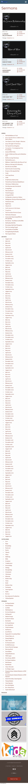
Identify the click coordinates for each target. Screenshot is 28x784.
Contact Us (13, 766)
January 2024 (8, 307)
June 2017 (7, 479)
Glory (6, 554)
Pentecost (7, 548)
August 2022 (8, 344)
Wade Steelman (9, 627)
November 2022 (9, 337)
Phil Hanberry (9, 610)
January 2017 (8, 490)
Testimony (8, 587)
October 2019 (8, 418)
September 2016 (9, 499)
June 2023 (7, 322)
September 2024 (9, 289)
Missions (7, 576)
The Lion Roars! (9, 190)
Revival (7, 594)
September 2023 (9, 315)
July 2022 (7, 346)
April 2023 (8, 326)
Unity (6, 581)
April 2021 (8, 379)
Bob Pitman (8, 662)
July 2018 (7, 451)
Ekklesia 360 (14, 773)
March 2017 (8, 486)
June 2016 (7, 506)
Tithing (7, 568)
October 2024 (8, 287)
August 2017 (8, 475)
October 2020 (9, 392)
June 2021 (7, 374)
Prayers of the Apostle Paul (12, 171)
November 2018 (9, 442)
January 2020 (8, 412)
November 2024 (9, 285)
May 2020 (7, 403)
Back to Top (14, 779)
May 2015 (7, 534)
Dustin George (9, 616)
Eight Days (8, 204)
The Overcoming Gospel (11, 227)
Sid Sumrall (8, 614)
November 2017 (9, 468)
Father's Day (8, 578)
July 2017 (7, 477)
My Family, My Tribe (10, 223)
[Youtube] (13, 769)
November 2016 (9, 495)
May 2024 (7, 298)
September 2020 (9, 394)
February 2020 (9, 409)
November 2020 (9, 390)
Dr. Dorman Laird (9, 643)
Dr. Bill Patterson (9, 645)
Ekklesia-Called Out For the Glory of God (15, 162)
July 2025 (7, 267)
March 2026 (8, 250)
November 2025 (9, 258)
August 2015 (8, 527)
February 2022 (9, 357)
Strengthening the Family (12, 231)
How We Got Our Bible (11, 166)
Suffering (7, 557)
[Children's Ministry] (13, 750)
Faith (6, 583)
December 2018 (9, 440)
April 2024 (8, 300)
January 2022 (8, 359)
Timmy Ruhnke (9, 681)
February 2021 (9, 383)
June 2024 (7, 296)
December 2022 (9, 335)
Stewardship (8, 565)
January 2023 (8, 333)
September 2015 (9, 525)
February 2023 (9, 331)
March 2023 (8, 328)
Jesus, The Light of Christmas (13, 144)
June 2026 (7, 243)
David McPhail (9, 605)
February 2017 (9, 488)
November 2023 (9, 311)
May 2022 (7, 350)
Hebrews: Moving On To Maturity (14, 164)
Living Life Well (9, 195)
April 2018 (8, 457)
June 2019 (7, 427)
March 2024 (8, 302)
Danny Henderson (10, 654)
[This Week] (13, 718)
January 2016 (8, 516)
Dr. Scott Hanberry (10, 612)
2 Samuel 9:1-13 (10, 38)
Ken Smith (8, 621)
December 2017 (9, 466)
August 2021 (8, 370)
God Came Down (9, 175)
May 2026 (7, 245)
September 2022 (9, 342)
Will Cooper (8, 656)
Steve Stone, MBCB (10, 658)
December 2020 (9, 387)
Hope (6, 543)
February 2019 (9, 436)
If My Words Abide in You (11, 180)
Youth (6, 592)
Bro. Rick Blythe (9, 685)
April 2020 (8, 405)
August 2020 (8, 396)
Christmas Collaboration (11, 184)
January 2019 (8, 438)
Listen (20, 32)
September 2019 (9, 420)
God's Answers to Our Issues (12, 208)
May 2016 (7, 508)
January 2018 (8, 464)
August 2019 (8, 422)
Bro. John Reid (9, 625)
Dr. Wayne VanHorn (10, 660)
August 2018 (8, 449)
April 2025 (8, 274)
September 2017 (9, 473)
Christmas (8, 574)
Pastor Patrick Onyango (11, 647)
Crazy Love (8, 210)
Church (7, 552)
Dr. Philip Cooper (9, 669)
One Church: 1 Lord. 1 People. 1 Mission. (15, 141)
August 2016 (8, 501)
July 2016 (7, 503)
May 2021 (7, 377)
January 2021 (8, 385)
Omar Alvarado (9, 667)
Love (6, 541)
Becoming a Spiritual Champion (13, 225)
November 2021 (9, 363)
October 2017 (8, 471)
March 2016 (8, 512)
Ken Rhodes (8, 664)
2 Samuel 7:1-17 (10, 99)
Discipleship (8, 570)
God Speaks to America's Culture (13, 197)
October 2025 (8, 261)
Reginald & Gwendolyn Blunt (12, 634)
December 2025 (9, 256)
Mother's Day (8, 585)
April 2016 (8, 510)
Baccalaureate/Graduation (12, 596)
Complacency (8, 563)
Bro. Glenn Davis (9, 687)
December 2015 (9, 519)
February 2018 (9, 462)
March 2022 (8, 355)
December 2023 (9, 309)
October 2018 (8, 444)
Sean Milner (8, 651)
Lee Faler (7, 608)
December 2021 (9, 361)
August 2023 (8, 317)
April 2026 (8, 248)
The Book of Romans (10, 215)
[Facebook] (15, 769)
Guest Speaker (9, 589)
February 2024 (9, 304)
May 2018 (7, 455)
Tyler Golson (8, 640)
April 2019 (8, 431)
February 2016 (9, 514)
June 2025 (7, 269)
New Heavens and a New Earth (13, 186)
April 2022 (8, 352)
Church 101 (8, 206)
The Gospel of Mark (10, 234)
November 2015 (9, 521)
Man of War (7, 62)
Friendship (8, 546)
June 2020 (8, 401)
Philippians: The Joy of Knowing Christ (15, 199)
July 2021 (7, 372)
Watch (20, 35)
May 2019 (7, 429)
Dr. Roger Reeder (9, 603)
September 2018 (9, 447)
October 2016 (8, 497)
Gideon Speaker (9, 598)
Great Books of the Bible (11, 229)
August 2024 (8, 291)
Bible (6, 559)
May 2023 (7, 324)
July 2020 (7, 398)
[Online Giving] (13, 703)
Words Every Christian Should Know (14, 182)
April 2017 (8, 484)
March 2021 (8, 381)
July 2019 (7, 425)
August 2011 (8, 536)
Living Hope (8, 188)
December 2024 (9, 283)
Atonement (8, 572)
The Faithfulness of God (11, 135)
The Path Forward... (10, 160)
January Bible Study (10, 152)
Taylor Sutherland (10, 690)
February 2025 (9, 278)
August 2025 (8, 265)
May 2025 (7, 272)
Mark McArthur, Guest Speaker (13, 679)
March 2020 (8, 407)
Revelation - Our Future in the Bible (14, 221)
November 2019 (9, 416)
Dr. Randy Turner (9, 623)
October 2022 (8, 339)
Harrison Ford (9, 649)
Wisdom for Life (9, 201)
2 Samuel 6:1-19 (10, 127)
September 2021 (9, 368)
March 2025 (8, 276)
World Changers (9, 193)
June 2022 (7, 348)
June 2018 (7, 453)
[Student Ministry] (13, 734)
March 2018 (8, 460)
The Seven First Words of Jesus (13, 212)
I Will (6, 177)
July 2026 (7, 241)
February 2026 (9, 252)
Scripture (7, 561)
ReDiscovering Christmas (12, 158)
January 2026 (8, 254)
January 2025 (8, 280)
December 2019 (9, 414)
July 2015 (7, 530)
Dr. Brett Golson (9, 619)
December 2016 (9, 492)
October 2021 (8, 366)
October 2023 (8, 313)
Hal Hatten (8, 629)
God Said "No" (8, 97)
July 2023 (7, 320)
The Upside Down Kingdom (12, 146)
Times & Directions (19, 766)
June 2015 (7, 532)
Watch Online (8, 766)
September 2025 (9, 263)
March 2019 (8, 433)
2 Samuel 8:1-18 (10, 64)
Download (22, 33)
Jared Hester (8, 632)
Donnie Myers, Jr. (9, 636)
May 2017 (7, 482)
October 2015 (8, 523)
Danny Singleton (9, 638)
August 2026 (8, 239)
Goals (6, 173)
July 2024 (7, 293)
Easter (7, 550)
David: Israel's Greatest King (12, 169)
